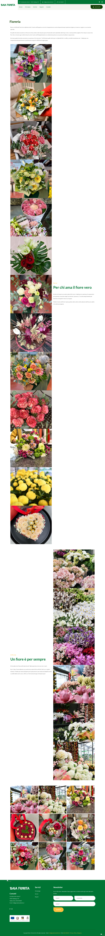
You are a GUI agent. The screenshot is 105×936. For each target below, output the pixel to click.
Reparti (42, 7)
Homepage (37, 891)
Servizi (35, 7)
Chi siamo (28, 7)
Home (20, 7)
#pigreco (79, 933)
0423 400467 (61, 2)
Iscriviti (58, 909)
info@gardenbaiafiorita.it (48, 2)
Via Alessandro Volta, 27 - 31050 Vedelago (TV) (29, 2)
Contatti (48, 7)
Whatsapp (97, 7)
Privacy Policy (73, 933)
